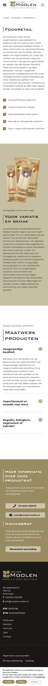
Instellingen (34, 682)
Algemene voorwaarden (16, 655)
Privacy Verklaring (13, 660)
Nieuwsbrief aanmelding (23, 549)
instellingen (40, 677)
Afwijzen (21, 682)
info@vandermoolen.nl (15, 601)
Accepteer (8, 682)
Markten (16, 18)
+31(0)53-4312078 (12, 597)
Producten (8, 620)
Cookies (29, 660)
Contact (7, 636)
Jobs (5, 632)
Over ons (7, 628)
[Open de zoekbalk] (42, 5)
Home (6, 18)
